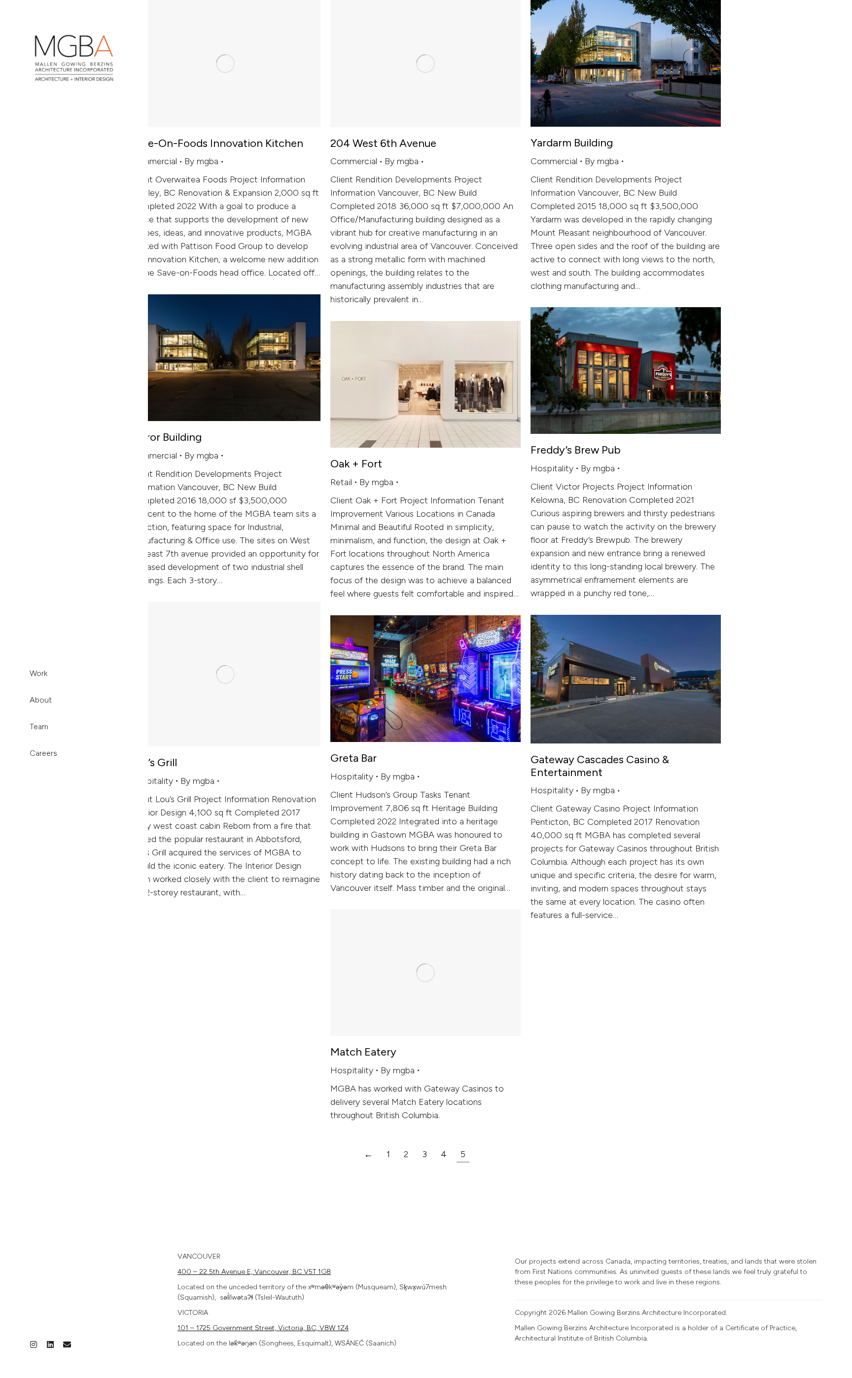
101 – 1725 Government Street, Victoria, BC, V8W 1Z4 (263, 1328)
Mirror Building (166, 437)
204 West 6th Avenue (383, 143)
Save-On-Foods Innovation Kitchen (216, 143)
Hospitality (552, 468)
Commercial (153, 161)
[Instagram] (33, 1344)
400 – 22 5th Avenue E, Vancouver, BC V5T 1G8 (254, 1272)
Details (238, 63)
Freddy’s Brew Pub (576, 450)
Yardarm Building (572, 142)
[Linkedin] (50, 1344)
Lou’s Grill (153, 762)
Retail (341, 482)
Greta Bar (353, 758)
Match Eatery (363, 1052)
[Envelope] (67, 1344)
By (201, 161)
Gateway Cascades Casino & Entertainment (600, 766)
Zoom (212, 63)
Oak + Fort (356, 463)
